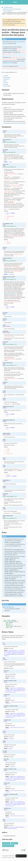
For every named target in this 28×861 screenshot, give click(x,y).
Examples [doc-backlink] (6, 616)
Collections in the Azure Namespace (12, 9)
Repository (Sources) (8, 845)
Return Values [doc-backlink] (7, 632)
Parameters (6, 79)
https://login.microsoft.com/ (10, 293)
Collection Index (8, 7)
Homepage (14, 843)
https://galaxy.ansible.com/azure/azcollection (15, 123)
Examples (6, 84)
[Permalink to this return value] (4, 642)
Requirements (7, 77)
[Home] (2, 7)
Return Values (7, 86)
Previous (6, 850)
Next (22, 850)
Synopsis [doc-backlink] (5, 90)
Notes (5, 80)
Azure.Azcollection (7, 10)
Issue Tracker (6, 843)
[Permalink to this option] (7, 130)
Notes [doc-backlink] (4, 532)
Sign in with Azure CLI (8, 607)
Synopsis (6, 75)
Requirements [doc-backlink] (7, 99)
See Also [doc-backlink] (5, 600)
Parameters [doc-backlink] (6, 127)
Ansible (15, 2)
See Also (6, 82)
